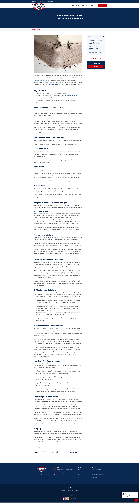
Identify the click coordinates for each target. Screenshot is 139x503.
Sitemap (76, 490)
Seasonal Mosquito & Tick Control (98, 474)
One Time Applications (96, 475)
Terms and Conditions (70, 490)
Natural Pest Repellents (94, 43)
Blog (95, 5)
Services (77, 5)
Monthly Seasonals (95, 472)
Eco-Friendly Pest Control (95, 50)
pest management (73, 95)
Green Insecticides (94, 46)
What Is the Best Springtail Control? (41, 451)
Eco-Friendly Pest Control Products (96, 42)
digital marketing (68, 495)
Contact (79, 478)
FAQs (92, 5)
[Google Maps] (71, 487)
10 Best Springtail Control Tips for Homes (57, 451)
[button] (103, 36)
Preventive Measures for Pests (96, 52)
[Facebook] (68, 487)
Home (73, 5)
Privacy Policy (63, 490)
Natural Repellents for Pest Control (95, 40)
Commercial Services (95, 471)
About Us (87, 5)
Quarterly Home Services (96, 469)
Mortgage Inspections (95, 477)
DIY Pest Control (93, 45)
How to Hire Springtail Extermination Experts (73, 451)
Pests (83, 5)
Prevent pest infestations (53, 84)
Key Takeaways (92, 38)
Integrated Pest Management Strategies (94, 49)
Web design (62, 495)
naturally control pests (39, 80)
